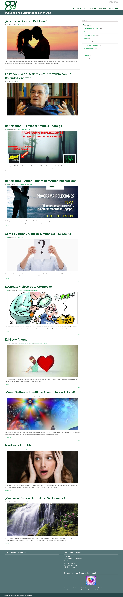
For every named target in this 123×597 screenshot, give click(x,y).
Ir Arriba (79, 228)
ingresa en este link (109, 587)
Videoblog (22, 237)
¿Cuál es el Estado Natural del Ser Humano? (35, 498)
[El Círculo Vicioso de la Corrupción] (42, 323)
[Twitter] (112, 2)
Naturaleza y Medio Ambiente (92, 45)
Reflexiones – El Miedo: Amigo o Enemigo (33, 126)
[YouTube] (115, 2)
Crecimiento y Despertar (25, 24)
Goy (8, 24)
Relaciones (87, 52)
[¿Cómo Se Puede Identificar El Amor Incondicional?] (42, 429)
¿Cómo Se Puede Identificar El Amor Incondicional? (40, 392)
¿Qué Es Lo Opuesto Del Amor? (26, 21)
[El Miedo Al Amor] (42, 376)
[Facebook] (110, 2)
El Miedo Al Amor (17, 339)
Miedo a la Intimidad (19, 445)
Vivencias (87, 58)
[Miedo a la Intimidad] (42, 482)
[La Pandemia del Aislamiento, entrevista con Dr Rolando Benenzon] (42, 115)
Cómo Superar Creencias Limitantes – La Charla (38, 233)
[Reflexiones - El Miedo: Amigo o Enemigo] (42, 163)
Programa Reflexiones (25, 129)
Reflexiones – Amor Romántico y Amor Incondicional (41, 181)
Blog (19, 24)
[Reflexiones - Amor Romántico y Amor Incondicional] (42, 217)
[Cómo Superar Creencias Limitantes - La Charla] (42, 270)
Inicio (6, 16)
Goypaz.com (11, 6)
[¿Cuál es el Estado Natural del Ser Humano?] (42, 535)
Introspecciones (88, 42)
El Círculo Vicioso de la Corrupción (29, 286)
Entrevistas (22, 81)
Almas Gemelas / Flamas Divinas (26, 343)
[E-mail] (117, 2)
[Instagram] (72, 567)
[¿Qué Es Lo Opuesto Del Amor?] (42, 58)
